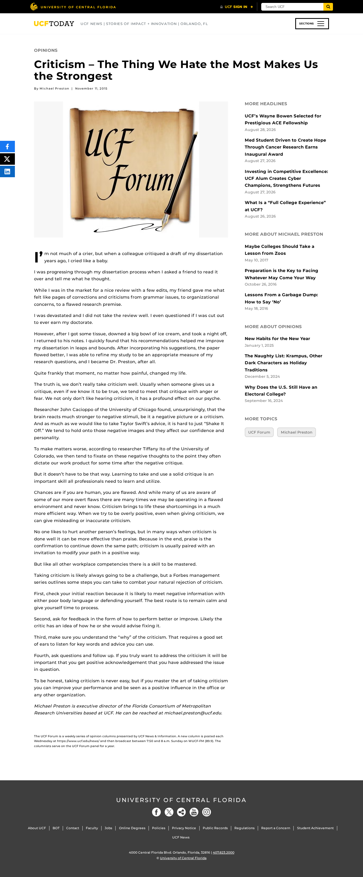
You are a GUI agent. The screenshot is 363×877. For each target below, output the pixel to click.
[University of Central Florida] (73, 6)
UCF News (180, 837)
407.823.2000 (223, 852)
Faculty (92, 828)
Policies (158, 828)
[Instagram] (206, 812)
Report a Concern (275, 828)
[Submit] (328, 7)
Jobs (108, 828)
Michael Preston (297, 432)
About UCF (37, 828)
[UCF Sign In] (236, 6)
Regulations (244, 828)
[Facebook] (156, 812)
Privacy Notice (184, 828)
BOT (56, 828)
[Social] (181, 812)
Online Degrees (132, 828)
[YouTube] (194, 812)
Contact (72, 828)
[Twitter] (169, 812)
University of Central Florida (181, 800)
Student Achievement (315, 828)
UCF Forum (259, 432)
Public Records (215, 828)
